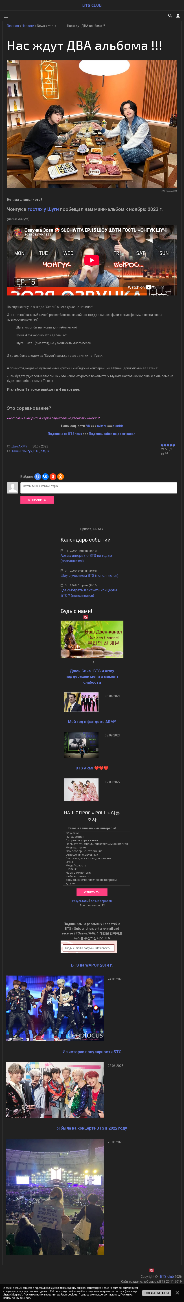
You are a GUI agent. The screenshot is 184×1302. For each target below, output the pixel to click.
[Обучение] (97, 833)
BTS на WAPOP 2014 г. (92, 965)
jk (48, 451)
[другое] (97, 883)
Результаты (80, 901)
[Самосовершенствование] (97, 851)
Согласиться (157, 1293)
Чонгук (27, 451)
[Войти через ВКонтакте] (45, 476)
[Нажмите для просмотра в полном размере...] (92, 187)
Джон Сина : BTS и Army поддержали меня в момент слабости (92, 677)
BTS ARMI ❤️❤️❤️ (92, 768)
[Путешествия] (97, 837)
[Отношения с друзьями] (97, 855)
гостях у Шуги (43, 209)
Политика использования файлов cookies (50, 1294)
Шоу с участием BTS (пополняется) (89, 575)
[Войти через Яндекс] (53, 476)
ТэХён (16, 451)
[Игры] (97, 862)
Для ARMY (19, 446)
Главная (13, 26)
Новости (28, 26)
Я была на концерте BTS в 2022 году (92, 1128)
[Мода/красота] (97, 865)
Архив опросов (101, 901)
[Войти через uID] (37, 476)
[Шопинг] (97, 869)
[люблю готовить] (97, 876)
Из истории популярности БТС (92, 1051)
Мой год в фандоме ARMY (92, 721)
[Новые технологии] (97, 873)
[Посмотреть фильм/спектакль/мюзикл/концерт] (97, 844)
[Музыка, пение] (97, 847)
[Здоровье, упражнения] (97, 840)
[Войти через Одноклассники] (60, 476)
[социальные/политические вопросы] (97, 880)
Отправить (37, 499)
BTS (36, 451)
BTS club (92, 5)
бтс (43, 451)
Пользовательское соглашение (99, 1294)
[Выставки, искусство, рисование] (97, 858)
